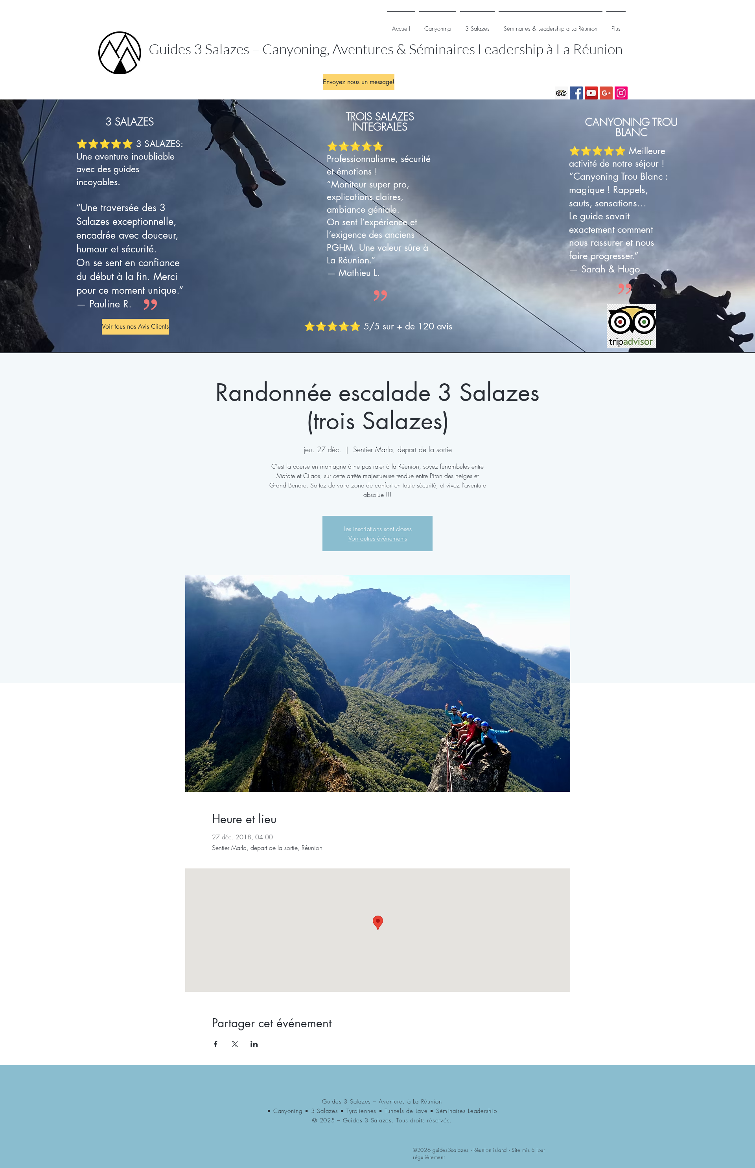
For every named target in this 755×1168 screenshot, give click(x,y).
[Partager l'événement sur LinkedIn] (254, 1044)
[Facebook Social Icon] (576, 92)
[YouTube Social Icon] (591, 92)
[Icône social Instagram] (621, 92)
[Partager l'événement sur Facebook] (215, 1044)
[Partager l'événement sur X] (235, 1044)
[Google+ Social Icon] (606, 92)
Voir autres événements (377, 538)
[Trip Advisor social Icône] (561, 92)
